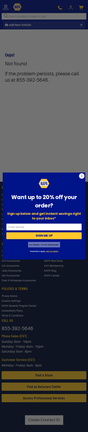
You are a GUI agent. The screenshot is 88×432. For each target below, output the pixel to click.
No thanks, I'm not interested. (44, 244)
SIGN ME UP (44, 236)
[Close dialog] (81, 176)
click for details (52, 251)
